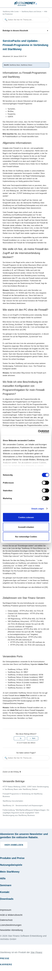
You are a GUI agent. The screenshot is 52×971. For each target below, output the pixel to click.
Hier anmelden (14, 845)
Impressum (5, 910)
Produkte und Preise (12, 858)
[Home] (24, 5)
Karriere (6, 964)
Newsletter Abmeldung (11, 930)
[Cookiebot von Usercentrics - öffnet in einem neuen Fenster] (38, 431)
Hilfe (3, 878)
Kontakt (4, 892)
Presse (4, 958)
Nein (33, 738)
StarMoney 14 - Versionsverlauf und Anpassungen (23, 805)
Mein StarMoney (9, 871)
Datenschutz (6, 920)
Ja (20, 738)
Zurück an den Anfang (11, 772)
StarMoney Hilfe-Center (11, 11)
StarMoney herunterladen (13, 801)
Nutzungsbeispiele (11, 864)
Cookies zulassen (26, 517)
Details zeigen (37, 508)
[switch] (45, 483)
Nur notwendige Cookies (26, 537)
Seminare (5, 885)
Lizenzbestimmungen (10, 925)
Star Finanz (36, 952)
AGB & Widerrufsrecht (11, 915)
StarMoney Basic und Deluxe (31, 11)
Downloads (6, 898)
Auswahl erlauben (26, 527)
